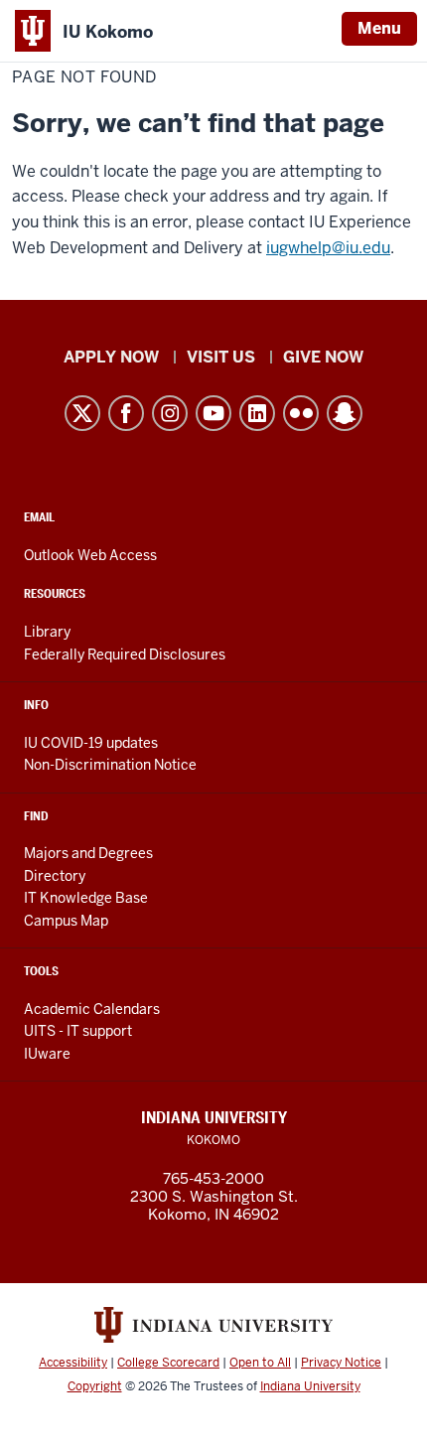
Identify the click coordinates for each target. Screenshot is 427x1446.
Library (47, 632)
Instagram (170, 413)
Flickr (301, 413)
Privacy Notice (341, 1363)
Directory (54, 876)
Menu (379, 28)
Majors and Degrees (88, 853)
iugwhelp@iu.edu (328, 247)
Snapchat (344, 413)
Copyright (95, 1386)
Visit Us (221, 357)
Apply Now (111, 357)
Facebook (126, 413)
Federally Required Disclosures (124, 654)
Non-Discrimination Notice (110, 765)
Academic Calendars (92, 1009)
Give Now (323, 357)
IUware (47, 1054)
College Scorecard (168, 1363)
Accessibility (73, 1363)
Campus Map (66, 921)
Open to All (260, 1363)
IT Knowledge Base (86, 898)
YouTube (213, 413)
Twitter (82, 413)
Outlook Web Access (90, 555)
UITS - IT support (78, 1031)
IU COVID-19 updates (91, 743)
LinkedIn (257, 413)
